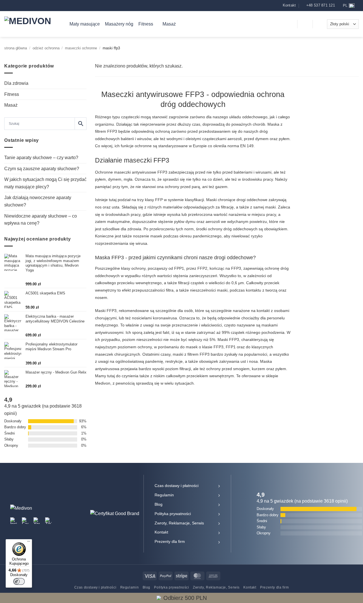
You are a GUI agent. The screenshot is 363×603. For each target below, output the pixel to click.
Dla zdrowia (16, 83)
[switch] (19, 581)
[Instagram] (13, 520)
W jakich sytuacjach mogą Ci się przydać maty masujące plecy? (45, 183)
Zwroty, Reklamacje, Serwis (179, 523)
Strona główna (15, 48)
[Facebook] (25, 520)
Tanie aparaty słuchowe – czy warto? (41, 157)
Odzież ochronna (46, 48)
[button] (289, 24)
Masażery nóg (119, 24)
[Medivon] (32, 23)
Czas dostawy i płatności (177, 485)
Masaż (169, 24)
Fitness (145, 24)
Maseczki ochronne (81, 48)
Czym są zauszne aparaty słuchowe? (41, 168)
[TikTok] (48, 520)
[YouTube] (36, 520)
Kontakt (161, 532)
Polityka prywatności (173, 513)
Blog (158, 504)
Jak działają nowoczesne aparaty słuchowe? (37, 201)
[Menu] (28, 542)
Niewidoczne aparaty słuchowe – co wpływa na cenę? (40, 220)
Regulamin (164, 495)
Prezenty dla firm (170, 541)
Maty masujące (84, 24)
